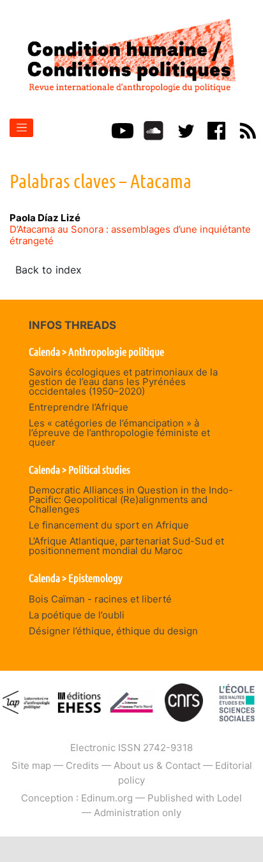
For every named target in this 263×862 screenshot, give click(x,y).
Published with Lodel (194, 798)
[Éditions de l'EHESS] (79, 702)
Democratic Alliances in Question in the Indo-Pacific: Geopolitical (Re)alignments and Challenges (131, 499)
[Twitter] (185, 130)
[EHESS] (237, 702)
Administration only (137, 813)
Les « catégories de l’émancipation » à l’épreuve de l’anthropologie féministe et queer (119, 432)
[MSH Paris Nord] (131, 702)
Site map (31, 765)
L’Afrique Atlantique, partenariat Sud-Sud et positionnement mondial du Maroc (126, 546)
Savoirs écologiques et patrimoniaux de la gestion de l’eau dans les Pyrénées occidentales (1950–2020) (123, 381)
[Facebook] (216, 130)
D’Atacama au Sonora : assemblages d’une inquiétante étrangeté (130, 235)
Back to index (48, 269)
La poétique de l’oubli (76, 615)
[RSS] (247, 130)
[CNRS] (184, 702)
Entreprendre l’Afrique (78, 407)
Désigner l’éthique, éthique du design (113, 631)
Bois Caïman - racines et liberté (100, 599)
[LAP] (26, 702)
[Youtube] (122, 130)
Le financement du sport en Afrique (109, 525)
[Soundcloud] (153, 130)
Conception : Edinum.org (77, 798)
